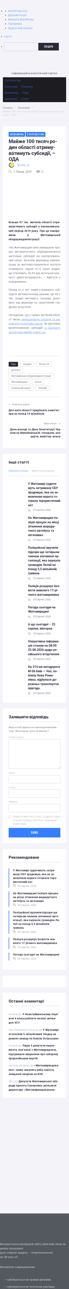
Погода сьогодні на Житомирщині (36, 954)
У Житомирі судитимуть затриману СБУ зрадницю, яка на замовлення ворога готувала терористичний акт (35, 876)
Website (13, 802)
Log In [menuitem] (8, 36)
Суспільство (35, 134)
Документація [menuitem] (17, 15)
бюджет (27, 364)
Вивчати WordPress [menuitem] (21, 19)
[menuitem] (36, 46)
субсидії (42, 388)
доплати (15, 370)
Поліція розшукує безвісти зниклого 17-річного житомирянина (44, 590)
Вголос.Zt (44, 364)
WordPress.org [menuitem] (17, 10)
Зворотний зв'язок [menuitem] (20, 28)
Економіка (24, 108)
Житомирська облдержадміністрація (31, 376)
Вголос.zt (23, 165)
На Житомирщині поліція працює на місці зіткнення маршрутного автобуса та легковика (43, 526)
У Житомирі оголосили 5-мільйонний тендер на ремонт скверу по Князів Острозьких (34, 1034)
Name (12, 773)
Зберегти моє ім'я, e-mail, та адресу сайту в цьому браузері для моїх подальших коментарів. (36, 820)
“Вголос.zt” (11, 1257)
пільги (38, 382)
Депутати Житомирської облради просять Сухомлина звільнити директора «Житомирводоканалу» (34, 1085)
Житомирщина (19, 382)
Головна (7, 108)
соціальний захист (21, 388)
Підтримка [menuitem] (15, 23)
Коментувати (16, 737)
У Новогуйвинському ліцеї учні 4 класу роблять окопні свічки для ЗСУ (33, 1018)
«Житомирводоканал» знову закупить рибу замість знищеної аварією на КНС (34, 1070)
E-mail (12, 787)
